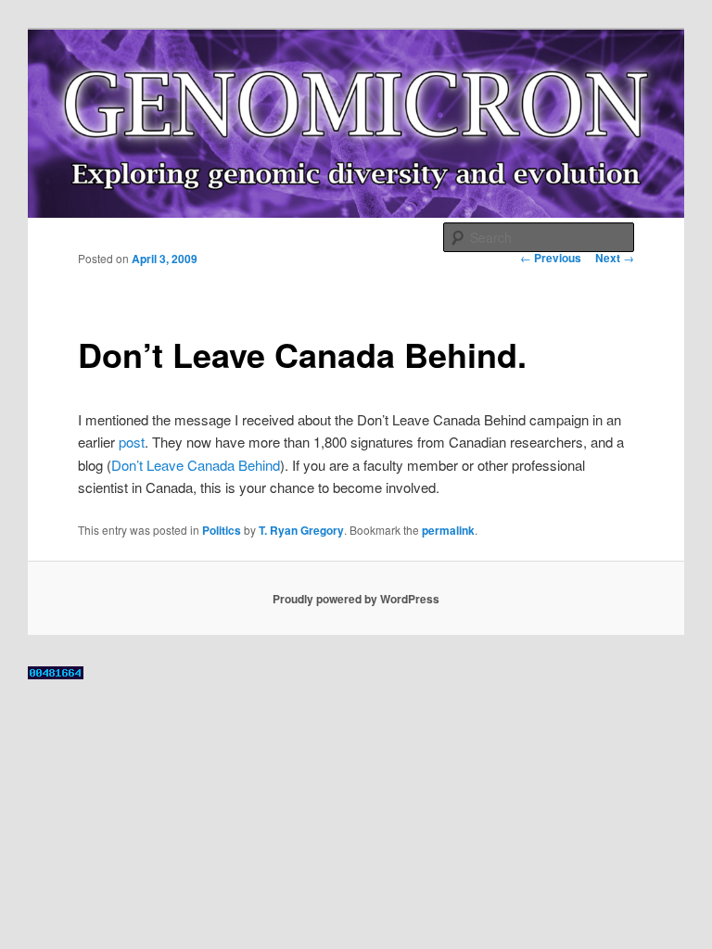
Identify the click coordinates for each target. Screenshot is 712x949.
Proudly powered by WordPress (356, 598)
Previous (550, 257)
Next (614, 257)
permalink (448, 530)
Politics (221, 530)
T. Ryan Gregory (301, 530)
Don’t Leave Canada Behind (195, 464)
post (132, 441)
